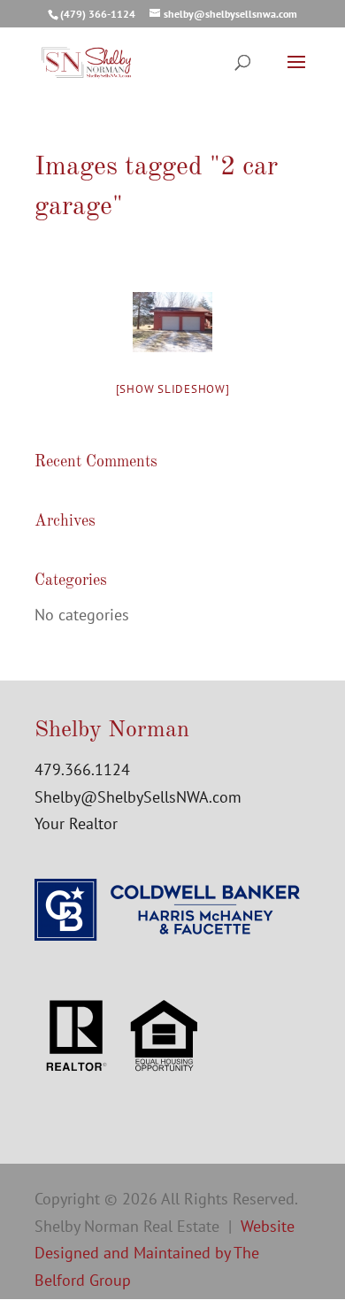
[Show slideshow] (173, 388)
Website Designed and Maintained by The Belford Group (164, 1253)
